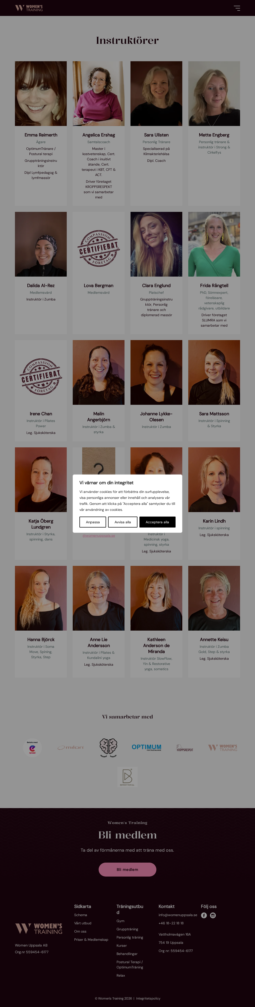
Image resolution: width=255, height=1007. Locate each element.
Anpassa (93, 522)
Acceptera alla (157, 522)
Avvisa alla (123, 522)
